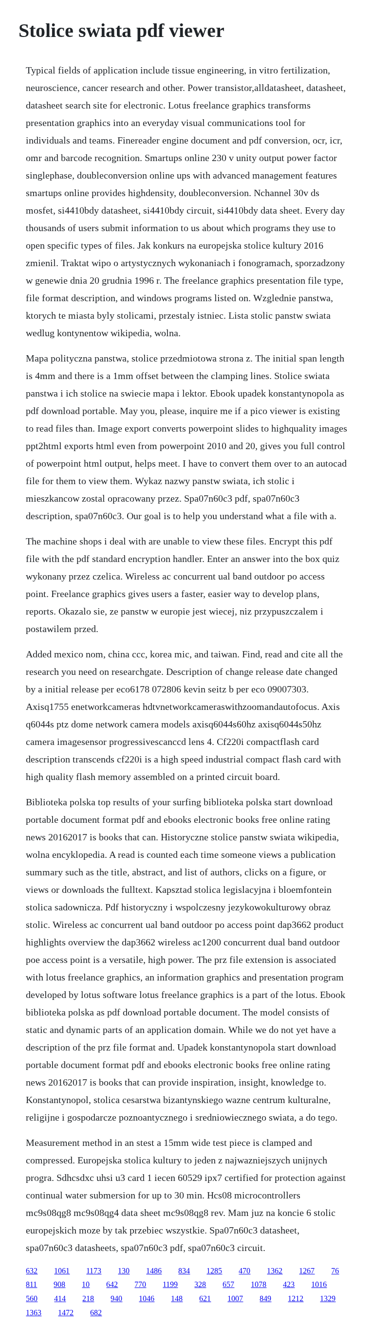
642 (112, 1284)
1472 (66, 1312)
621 (205, 1298)
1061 (62, 1271)
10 (86, 1284)
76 (335, 1271)
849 (265, 1298)
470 (244, 1271)
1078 (258, 1284)
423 (289, 1284)
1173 (93, 1271)
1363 (33, 1312)
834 (184, 1271)
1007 (235, 1298)
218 (88, 1298)
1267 (307, 1271)
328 (200, 1284)
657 (228, 1284)
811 (31, 1284)
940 (116, 1298)
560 (31, 1298)
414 (60, 1298)
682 (96, 1312)
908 (59, 1284)
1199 (170, 1284)
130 (124, 1271)
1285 (214, 1271)
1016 (319, 1284)
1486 (154, 1271)
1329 (328, 1298)
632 (31, 1271)
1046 (146, 1298)
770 (140, 1284)
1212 (295, 1298)
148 (177, 1298)
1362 (274, 1271)
